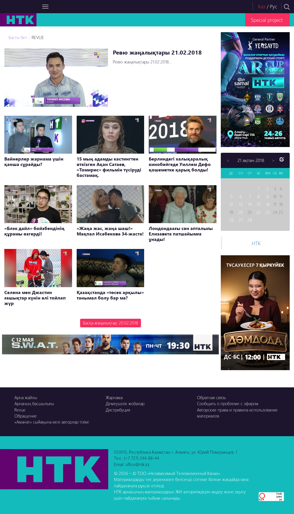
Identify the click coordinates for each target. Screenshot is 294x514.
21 (250, 212)
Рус (273, 6)
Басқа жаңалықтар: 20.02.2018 (110, 323)
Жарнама (114, 397)
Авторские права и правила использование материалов (237, 413)
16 (268, 204)
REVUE (38, 37)
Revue (20, 410)
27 (241, 220)
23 (267, 212)
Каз (261, 6)
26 (231, 220)
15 (259, 204)
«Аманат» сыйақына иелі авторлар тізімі (51, 422)
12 (231, 204)
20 (240, 212)
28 (249, 220)
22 (258, 212)
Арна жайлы (25, 397)
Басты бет (18, 37)
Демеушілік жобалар (125, 403)
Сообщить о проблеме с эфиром (227, 403)
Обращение (25, 416)
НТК (256, 243)
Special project (267, 19)
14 (250, 204)
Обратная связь (211, 397)
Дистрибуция (118, 410)
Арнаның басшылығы (34, 403)
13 (241, 204)
